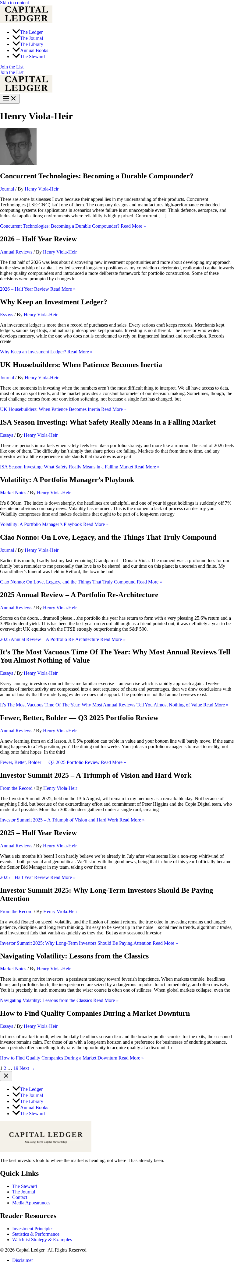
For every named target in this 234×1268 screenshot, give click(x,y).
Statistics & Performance (35, 1234)
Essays (6, 314)
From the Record (16, 788)
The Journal (23, 1191)
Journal (7, 188)
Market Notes (13, 492)
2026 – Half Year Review (38, 239)
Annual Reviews (16, 251)
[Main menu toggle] (10, 99)
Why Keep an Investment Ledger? (53, 302)
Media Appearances (31, 1202)
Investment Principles (32, 1228)
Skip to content (14, 2)
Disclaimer (22, 1260)
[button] (117, 67)
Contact (19, 1197)
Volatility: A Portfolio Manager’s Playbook (67, 480)
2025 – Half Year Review (38, 833)
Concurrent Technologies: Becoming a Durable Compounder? (96, 176)
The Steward (24, 1186)
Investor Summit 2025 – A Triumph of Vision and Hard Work (95, 775)
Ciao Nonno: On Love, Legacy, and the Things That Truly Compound (108, 537)
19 (15, 1068)
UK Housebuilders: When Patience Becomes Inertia (81, 365)
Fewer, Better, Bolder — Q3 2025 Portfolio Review (79, 718)
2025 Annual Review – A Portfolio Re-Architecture (79, 595)
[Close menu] (6, 1076)
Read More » (73, 226)
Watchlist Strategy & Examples (42, 1239)
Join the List (11, 72)
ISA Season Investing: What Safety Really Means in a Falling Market (108, 422)
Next (27, 1068)
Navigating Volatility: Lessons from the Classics (74, 956)
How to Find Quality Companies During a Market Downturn (95, 1013)
